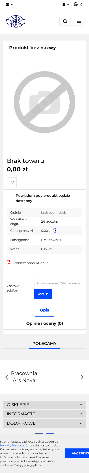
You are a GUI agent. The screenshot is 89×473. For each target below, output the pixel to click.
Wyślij (43, 294)
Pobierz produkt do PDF (33, 263)
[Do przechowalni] (12, 182)
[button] (78, 4)
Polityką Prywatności (14, 445)
